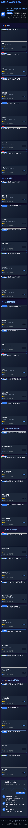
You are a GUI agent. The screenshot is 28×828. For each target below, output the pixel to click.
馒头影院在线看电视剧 (12, 2)
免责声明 (14, 823)
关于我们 (10, 823)
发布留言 (21, 793)
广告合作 (18, 823)
